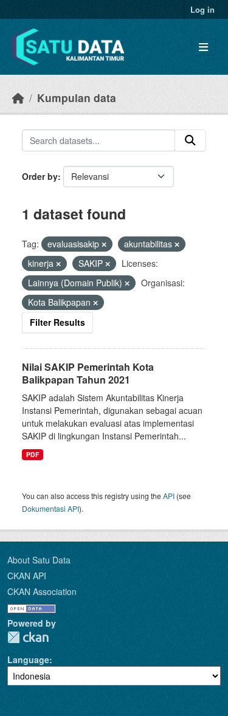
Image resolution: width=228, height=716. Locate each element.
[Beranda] (18, 97)
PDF (32, 454)
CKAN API (26, 576)
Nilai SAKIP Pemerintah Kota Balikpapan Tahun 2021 (88, 373)
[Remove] (104, 244)
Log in (202, 9)
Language (28, 659)
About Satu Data (39, 560)
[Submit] (190, 140)
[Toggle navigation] (203, 47)
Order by (40, 176)
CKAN (28, 637)
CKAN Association (42, 591)
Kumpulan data (76, 97)
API (168, 496)
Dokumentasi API (50, 508)
